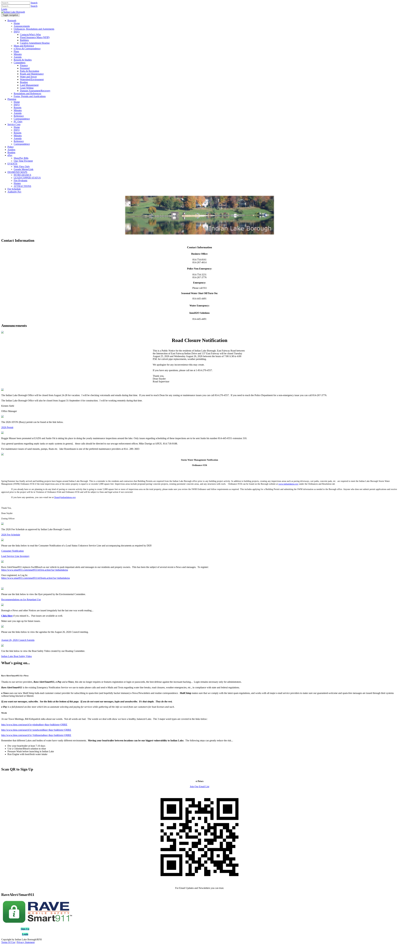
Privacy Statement (26, 942)
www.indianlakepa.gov (288, 484)
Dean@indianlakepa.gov (65, 497)
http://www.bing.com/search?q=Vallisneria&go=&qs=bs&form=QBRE (36, 735)
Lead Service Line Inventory (15, 556)
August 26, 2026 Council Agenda (17, 640)
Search (34, 2)
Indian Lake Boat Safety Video (16, 656)
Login (4, 9)
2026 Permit (7, 427)
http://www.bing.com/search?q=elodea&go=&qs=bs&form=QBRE (34, 724)
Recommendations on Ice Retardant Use (21, 599)
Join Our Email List (199, 786)
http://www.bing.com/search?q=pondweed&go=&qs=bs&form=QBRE (36, 730)
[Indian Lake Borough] (13, 12)
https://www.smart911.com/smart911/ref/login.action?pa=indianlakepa (35, 578)
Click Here (7, 615)
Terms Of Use (8, 942)
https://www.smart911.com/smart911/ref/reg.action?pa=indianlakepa (34, 570)
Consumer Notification (12, 551)
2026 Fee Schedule (10, 534)
